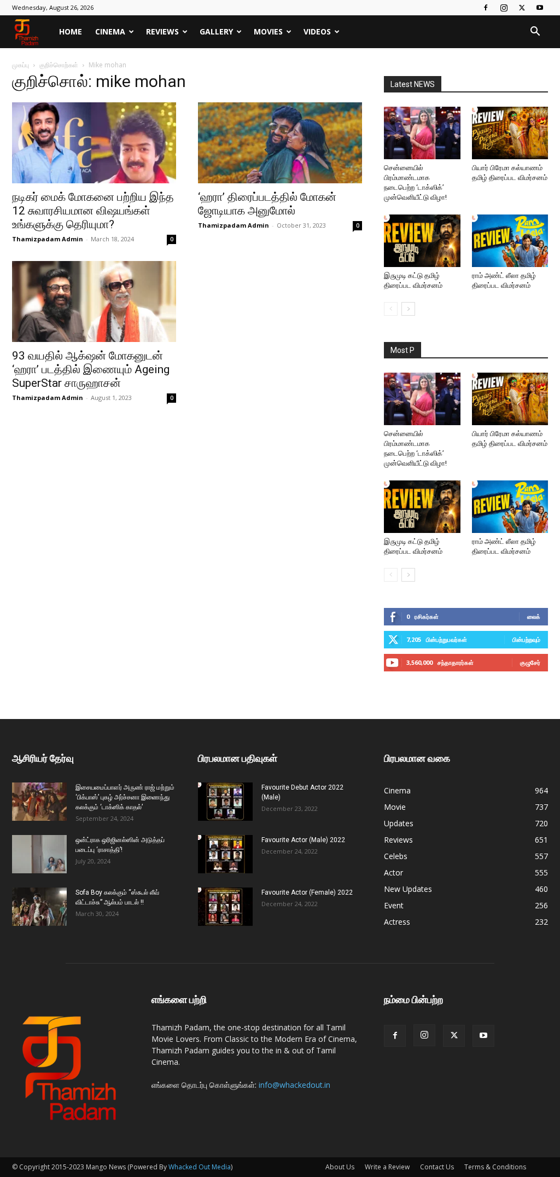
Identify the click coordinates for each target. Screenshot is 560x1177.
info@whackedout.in (294, 1085)
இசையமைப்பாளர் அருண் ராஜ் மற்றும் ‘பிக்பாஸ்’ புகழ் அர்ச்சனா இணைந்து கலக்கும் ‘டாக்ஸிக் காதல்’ (124, 797)
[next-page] (408, 309)
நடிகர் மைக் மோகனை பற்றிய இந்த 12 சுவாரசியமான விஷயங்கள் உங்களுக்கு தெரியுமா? (93, 210)
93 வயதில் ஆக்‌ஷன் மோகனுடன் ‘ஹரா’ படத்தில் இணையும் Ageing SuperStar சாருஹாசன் (91, 369)
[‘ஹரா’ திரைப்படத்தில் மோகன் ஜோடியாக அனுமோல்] (280, 142)
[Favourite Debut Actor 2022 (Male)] (225, 801)
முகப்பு (20, 64)
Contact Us (437, 1167)
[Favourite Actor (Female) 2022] (225, 907)
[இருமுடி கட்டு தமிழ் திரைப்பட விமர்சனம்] (422, 240)
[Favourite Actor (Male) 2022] (225, 854)
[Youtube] (540, 7)
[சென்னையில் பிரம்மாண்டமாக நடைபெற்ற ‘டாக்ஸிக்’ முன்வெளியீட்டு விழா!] (422, 133)
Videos (317, 31)
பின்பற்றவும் (526, 639)
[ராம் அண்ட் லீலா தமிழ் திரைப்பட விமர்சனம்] (510, 240)
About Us (339, 1167)
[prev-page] (391, 309)
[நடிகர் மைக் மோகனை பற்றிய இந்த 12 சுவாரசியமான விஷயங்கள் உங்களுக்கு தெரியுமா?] (94, 142)
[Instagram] (503, 7)
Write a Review (387, 1167)
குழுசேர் (530, 662)
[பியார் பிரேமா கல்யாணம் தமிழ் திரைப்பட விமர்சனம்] (510, 133)
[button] (535, 32)
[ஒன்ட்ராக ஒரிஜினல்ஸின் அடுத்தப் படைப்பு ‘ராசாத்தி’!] (39, 854)
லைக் (533, 616)
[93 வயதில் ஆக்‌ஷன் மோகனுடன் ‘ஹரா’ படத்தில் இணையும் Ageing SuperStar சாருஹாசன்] (94, 301)
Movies (268, 31)
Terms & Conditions (495, 1167)
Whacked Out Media (199, 1167)
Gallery (216, 31)
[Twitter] (522, 7)
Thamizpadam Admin (47, 239)
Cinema (110, 31)
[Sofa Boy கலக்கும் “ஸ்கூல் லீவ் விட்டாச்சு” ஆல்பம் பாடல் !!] (39, 907)
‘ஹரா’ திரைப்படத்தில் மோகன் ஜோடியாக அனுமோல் (267, 203)
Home (70, 31)
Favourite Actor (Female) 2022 (307, 892)
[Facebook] (485, 7)
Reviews (162, 31)
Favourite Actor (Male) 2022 (303, 840)
